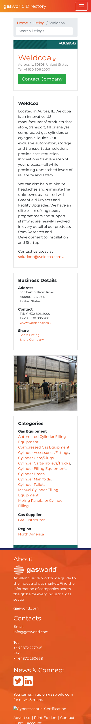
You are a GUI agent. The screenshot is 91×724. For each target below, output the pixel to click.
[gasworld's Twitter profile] (18, 684)
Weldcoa (35, 57)
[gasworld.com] (35, 570)
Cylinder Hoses (31, 474)
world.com (26, 608)
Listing (39, 23)
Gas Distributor (31, 520)
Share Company (32, 339)
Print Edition (45, 718)
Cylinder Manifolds (34, 479)
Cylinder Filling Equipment (42, 468)
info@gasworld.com (31, 632)
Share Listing (30, 335)
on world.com (50, 694)
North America (31, 534)
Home (22, 23)
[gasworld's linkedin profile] (28, 684)
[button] (18, 383)
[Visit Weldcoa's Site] (45, 44)
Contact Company (42, 79)
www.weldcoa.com (35, 323)
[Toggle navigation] (81, 6)
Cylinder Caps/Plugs (36, 458)
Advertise (21, 718)
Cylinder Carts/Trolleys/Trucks (44, 463)
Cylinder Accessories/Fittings (43, 453)
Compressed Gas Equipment (44, 447)
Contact (67, 718)
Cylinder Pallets (32, 484)
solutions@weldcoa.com (39, 257)
